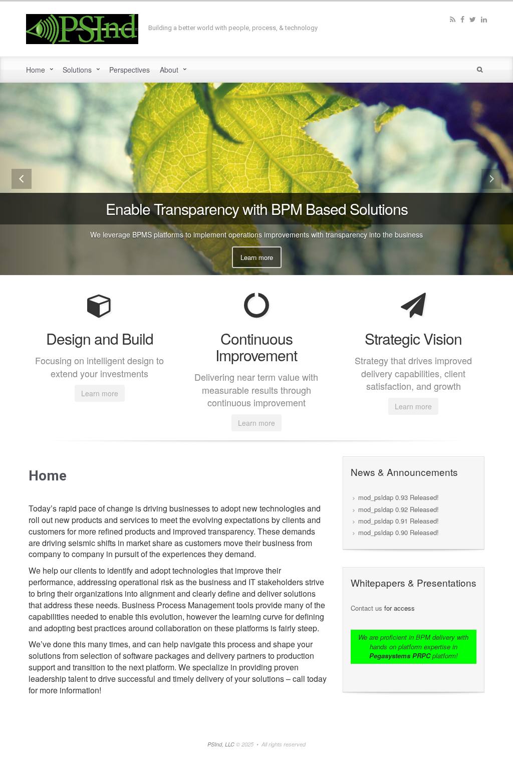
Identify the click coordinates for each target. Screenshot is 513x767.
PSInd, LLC (221, 744)
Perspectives (129, 70)
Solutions (77, 70)
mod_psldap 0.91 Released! (398, 521)
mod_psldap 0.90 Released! (398, 532)
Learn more (256, 257)
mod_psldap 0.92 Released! (398, 509)
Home (35, 70)
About (169, 70)
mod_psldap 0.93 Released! (398, 497)
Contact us (366, 608)
